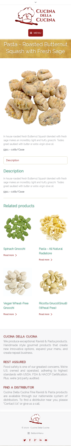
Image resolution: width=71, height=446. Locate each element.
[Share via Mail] (46, 440)
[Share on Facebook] (30, 440)
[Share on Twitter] (24, 440)
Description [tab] (12, 160)
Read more (8, 255)
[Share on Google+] (35, 440)
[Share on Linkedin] (40, 440)
